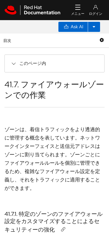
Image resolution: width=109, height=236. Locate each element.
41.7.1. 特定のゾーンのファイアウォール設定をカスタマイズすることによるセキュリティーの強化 (53, 221)
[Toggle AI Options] (94, 27)
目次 (8, 40)
